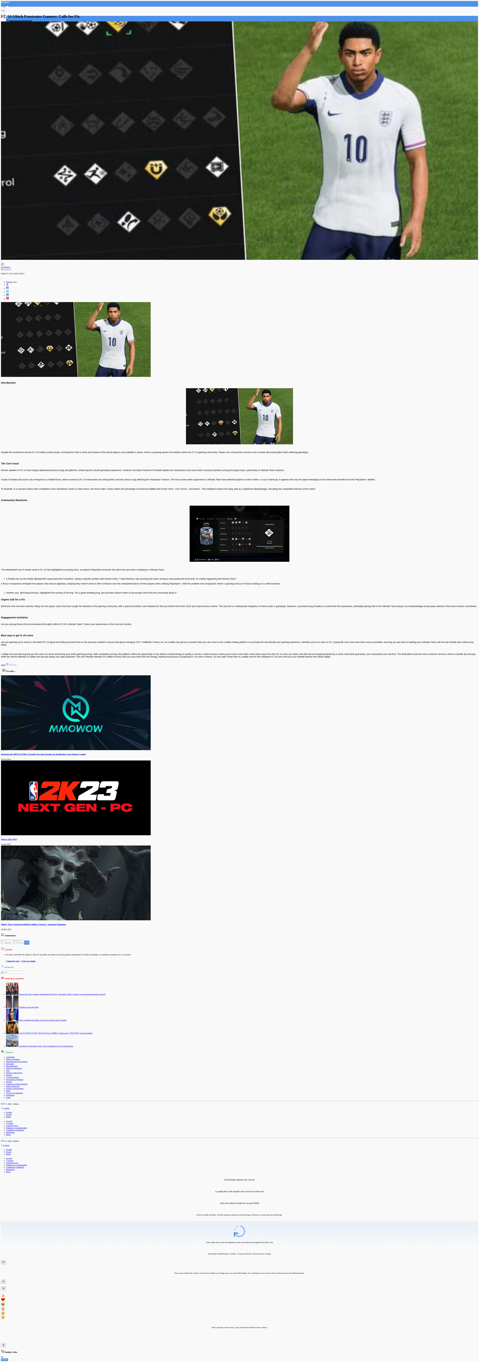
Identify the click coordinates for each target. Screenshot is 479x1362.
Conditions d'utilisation (15, 1130)
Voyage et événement (14, 1093)
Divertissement (12, 1066)
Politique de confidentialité (16, 1128)
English (9, 1112)
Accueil (9, 1121)
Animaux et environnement (16, 1084)
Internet (9, 1075)
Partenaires (10, 1132)
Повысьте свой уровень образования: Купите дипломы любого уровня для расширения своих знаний (62, 994)
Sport (8, 1091)
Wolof (8, 1117)
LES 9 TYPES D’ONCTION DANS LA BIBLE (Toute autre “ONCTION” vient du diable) (55, 1033)
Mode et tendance (13, 1059)
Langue (6, 1108)
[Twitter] (242, 291)
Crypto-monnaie (12, 1077)
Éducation (10, 1064)
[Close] (3, 1262)
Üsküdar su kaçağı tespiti (29, 1007)
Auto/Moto (10, 1057)
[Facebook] (242, 288)
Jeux (8, 1071)
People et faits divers (14, 1073)
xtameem (7, 269)
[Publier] (26, 942)
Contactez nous (12, 1126)
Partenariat (10, 1095)
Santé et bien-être (13, 1086)
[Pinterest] (242, 298)
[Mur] (242, 284)
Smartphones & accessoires (16, 1062)
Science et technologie (15, 1088)
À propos (9, 1123)
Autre (8, 1097)
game (3, 665)
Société (9, 1082)
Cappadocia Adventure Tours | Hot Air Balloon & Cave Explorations (46, 1046)
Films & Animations (14, 1068)
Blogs (8, 1135)
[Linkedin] (242, 295)
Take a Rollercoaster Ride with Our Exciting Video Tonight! (42, 1020)
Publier (4, 1360)
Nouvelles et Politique (14, 1080)
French (8, 1115)
